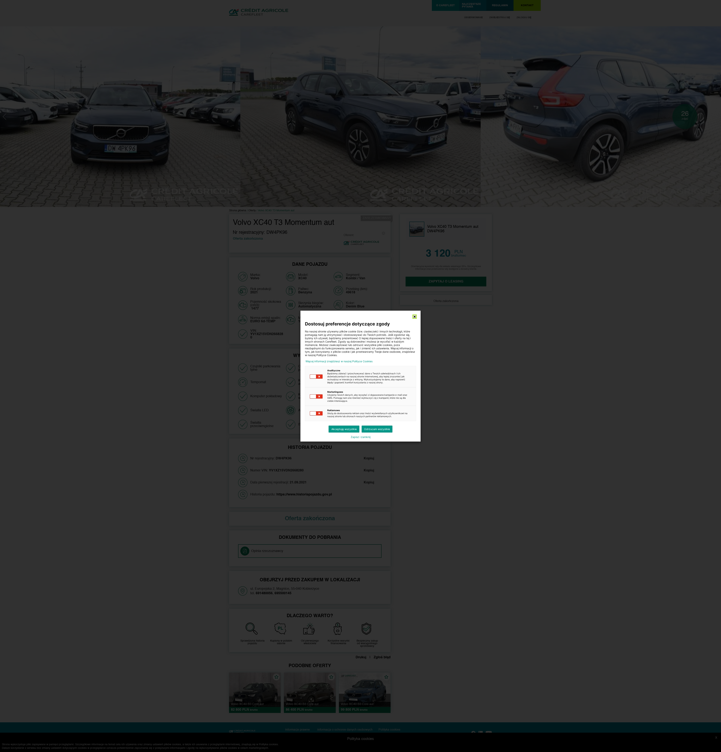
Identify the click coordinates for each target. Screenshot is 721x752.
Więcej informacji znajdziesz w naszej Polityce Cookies (339, 361)
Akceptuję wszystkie (344, 429)
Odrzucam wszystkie (377, 429)
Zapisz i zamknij (360, 437)
